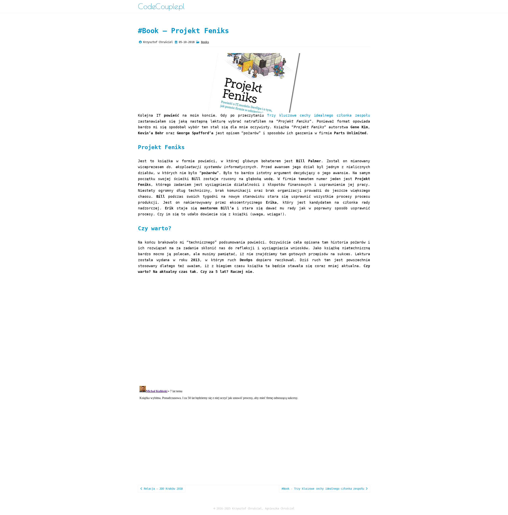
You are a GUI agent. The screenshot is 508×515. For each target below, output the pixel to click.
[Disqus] (254, 330)
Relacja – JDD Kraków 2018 (162, 488)
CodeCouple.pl (161, 6)
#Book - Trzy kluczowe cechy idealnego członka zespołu (324, 488)
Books (205, 42)
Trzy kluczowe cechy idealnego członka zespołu (318, 115)
